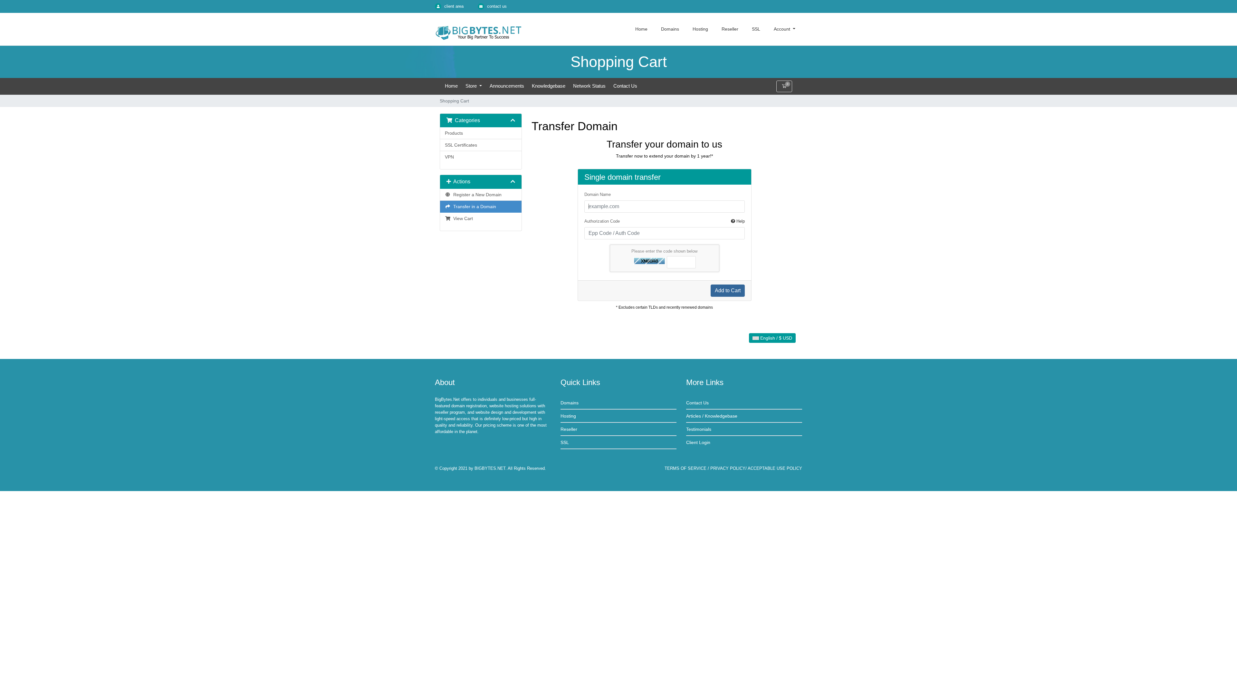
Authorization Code (664, 221)
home (641, 29)
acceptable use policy (775, 468)
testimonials (698, 429)
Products (454, 133)
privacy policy (727, 468)
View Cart (462, 218)
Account (782, 29)
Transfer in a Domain (473, 206)
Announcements (507, 86)
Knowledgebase (548, 86)
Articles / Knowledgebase (711, 416)
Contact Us (625, 86)
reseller (730, 29)
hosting (700, 29)
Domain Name (597, 194)
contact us (497, 6)
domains (670, 29)
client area (454, 6)
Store (471, 86)
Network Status (589, 86)
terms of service (685, 468)
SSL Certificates (461, 145)
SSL (756, 29)
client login (698, 442)
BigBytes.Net (490, 468)
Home (451, 86)
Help (740, 221)
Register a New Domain (476, 194)
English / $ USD (775, 338)
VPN (449, 157)
